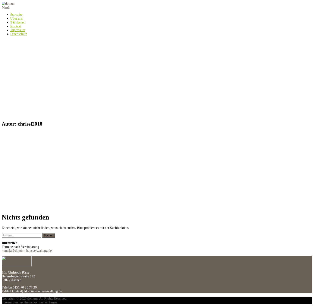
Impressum (17, 30)
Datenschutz (18, 34)
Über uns (16, 18)
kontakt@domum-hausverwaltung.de (27, 250)
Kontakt (15, 26)
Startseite (16, 14)
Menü (6, 7)
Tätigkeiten (17, 22)
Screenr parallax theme (17, 302)
